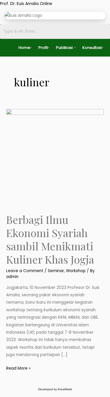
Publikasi (64, 47)
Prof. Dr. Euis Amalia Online (26, 3)
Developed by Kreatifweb (55, 389)
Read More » (18, 368)
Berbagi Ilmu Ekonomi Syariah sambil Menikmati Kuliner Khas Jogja (50, 239)
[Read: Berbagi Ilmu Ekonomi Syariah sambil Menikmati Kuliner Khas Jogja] (55, 158)
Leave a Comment (24, 271)
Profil (43, 47)
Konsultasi (92, 47)
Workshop (76, 271)
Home (24, 47)
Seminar (56, 271)
